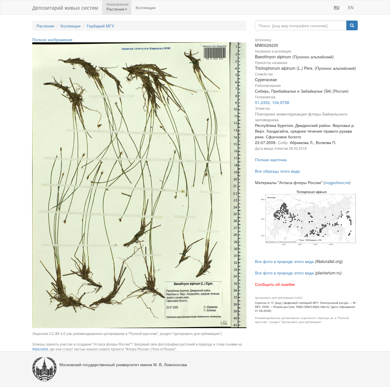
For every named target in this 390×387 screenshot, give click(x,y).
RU (336, 7)
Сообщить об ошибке (275, 284)
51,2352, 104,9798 (272, 102)
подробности (337, 182)
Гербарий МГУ (100, 26)
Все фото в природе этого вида (284, 261)
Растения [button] (115, 9)
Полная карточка (271, 159)
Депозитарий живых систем (65, 7)
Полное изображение (52, 39)
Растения (45, 26)
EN (350, 7)
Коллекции (146, 7)
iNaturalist (40, 348)
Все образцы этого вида (277, 171)
